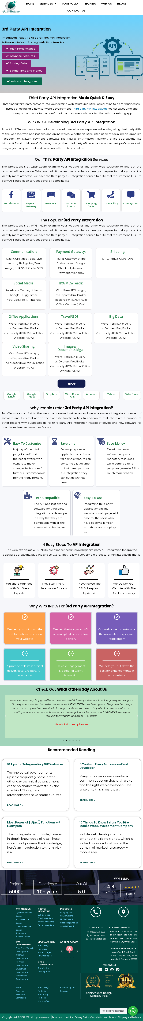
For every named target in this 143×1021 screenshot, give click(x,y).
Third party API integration (89, 108)
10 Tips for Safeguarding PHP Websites (35, 764)
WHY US (106, 3)
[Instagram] (117, 969)
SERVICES (46, 3)
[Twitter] (106, 969)
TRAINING (89, 3)
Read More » (15, 805)
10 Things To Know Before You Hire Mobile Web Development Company (106, 824)
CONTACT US (76, 10)
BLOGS (122, 3)
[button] (5, 716)
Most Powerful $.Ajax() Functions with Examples (34, 824)
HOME (30, 3)
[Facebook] (100, 969)
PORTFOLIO (70, 3)
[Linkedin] (112, 969)
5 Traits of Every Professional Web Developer (104, 766)
